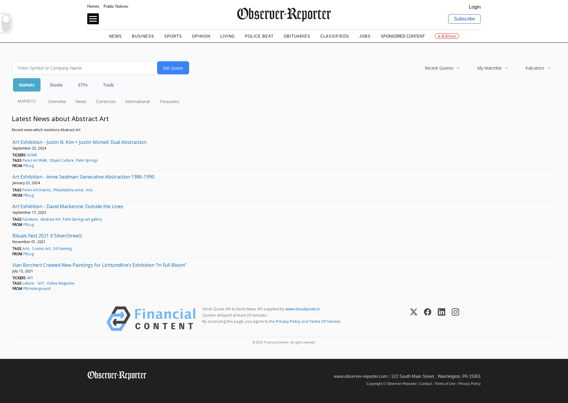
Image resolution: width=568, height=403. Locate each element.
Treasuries (169, 101)
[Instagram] (455, 319)
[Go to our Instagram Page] (117, 388)
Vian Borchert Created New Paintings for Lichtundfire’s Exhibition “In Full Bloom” (99, 265)
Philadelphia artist (68, 189)
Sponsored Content (403, 36)
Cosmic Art (41, 248)
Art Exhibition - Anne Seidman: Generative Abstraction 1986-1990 (83, 177)
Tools (108, 85)
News (115, 36)
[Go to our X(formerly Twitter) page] (104, 388)
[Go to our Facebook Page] (91, 388)
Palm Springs (87, 160)
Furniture (30, 219)
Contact (425, 384)
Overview (57, 101)
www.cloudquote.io (302, 309)
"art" (40, 283)
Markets (27, 85)
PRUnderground (37, 288)
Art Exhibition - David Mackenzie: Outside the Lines (67, 206)
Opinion (201, 36)
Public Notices (116, 6)
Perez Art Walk (34, 160)
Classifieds (334, 36)
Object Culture (61, 160)
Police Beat (259, 36)
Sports (173, 36)
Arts (89, 189)
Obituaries (297, 36)
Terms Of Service (324, 321)
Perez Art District (36, 189)
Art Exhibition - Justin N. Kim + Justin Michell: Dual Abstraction (79, 142)
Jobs (365, 36)
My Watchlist (489, 68)
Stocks (56, 85)
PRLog (28, 165)
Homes (93, 6)
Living (227, 36)
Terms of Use (445, 384)
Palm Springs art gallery (82, 219)
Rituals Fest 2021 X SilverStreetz (47, 235)
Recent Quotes (439, 68)
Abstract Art (50, 219)
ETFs (83, 85)
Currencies (106, 101)
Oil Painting (62, 248)
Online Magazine (61, 283)
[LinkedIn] (441, 319)
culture (28, 283)
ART (30, 277)
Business (143, 36)
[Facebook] (428, 319)
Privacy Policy (288, 321)
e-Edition (447, 36)
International (137, 101)
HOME (32, 155)
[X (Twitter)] (414, 319)
